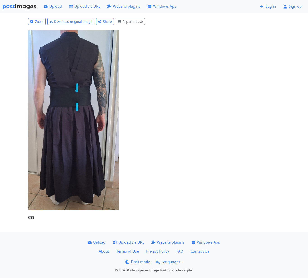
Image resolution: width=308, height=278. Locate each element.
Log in (271, 6)
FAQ (179, 251)
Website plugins (126, 6)
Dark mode (140, 261)
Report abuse (132, 21)
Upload (55, 6)
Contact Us (200, 251)
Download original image (73, 21)
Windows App (165, 6)
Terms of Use (127, 251)
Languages (170, 261)
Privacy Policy (157, 251)
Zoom (39, 21)
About (104, 251)
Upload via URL (87, 6)
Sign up (295, 6)
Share (107, 21)
